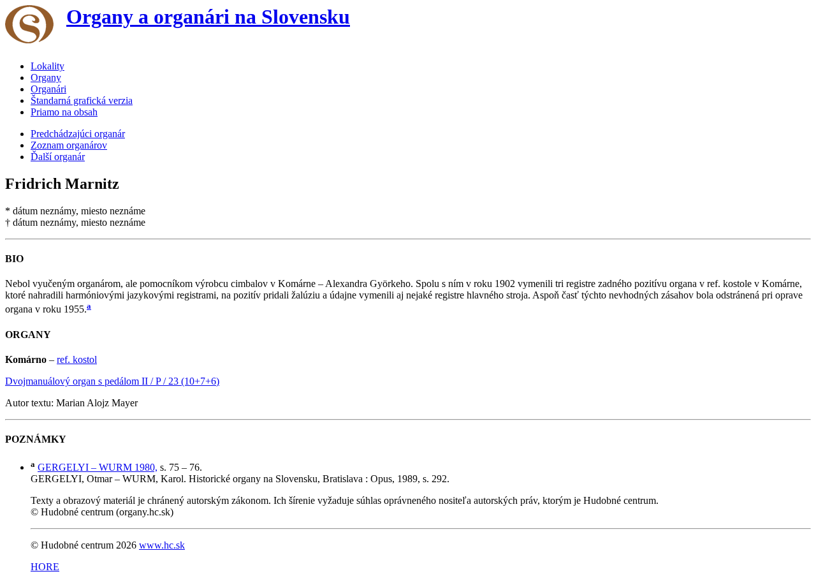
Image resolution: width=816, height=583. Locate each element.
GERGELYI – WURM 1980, (97, 467)
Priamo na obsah (64, 112)
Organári (48, 89)
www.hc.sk (162, 545)
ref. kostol (77, 359)
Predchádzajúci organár (78, 133)
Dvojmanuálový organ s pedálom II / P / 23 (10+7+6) (112, 381)
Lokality (47, 66)
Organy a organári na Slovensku (208, 16)
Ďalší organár (58, 156)
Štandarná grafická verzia (82, 100)
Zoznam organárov (69, 145)
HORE (45, 566)
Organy (46, 77)
